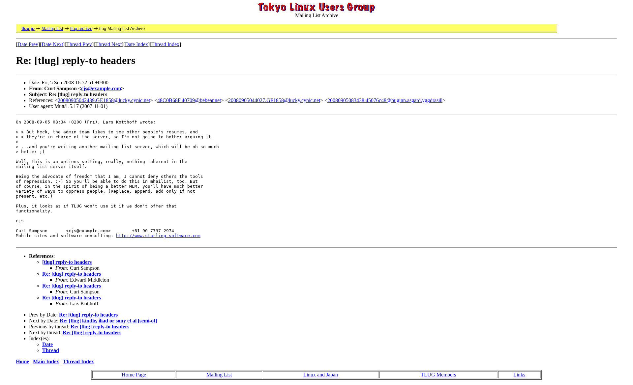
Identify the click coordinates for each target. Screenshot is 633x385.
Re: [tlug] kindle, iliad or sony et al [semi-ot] (108, 320)
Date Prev (27, 44)
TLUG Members (438, 374)
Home (22, 361)
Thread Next (108, 44)
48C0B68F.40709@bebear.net (189, 100)
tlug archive (81, 28)
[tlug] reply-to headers (67, 262)
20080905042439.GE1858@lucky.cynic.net (104, 100)
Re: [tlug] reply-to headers (71, 274)
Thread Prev (79, 44)
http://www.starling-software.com (158, 235)
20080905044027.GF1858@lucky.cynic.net (274, 100)
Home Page (134, 374)
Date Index (136, 44)
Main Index (46, 361)
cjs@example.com (101, 88)
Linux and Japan (320, 374)
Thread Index (165, 44)
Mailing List (52, 28)
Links (519, 374)
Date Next (52, 44)
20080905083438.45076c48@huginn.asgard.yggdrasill (384, 100)
